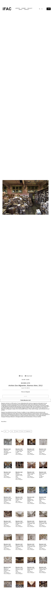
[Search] (39, 8)
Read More (3, 421)
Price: (2, 431)
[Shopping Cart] (41, 8)
